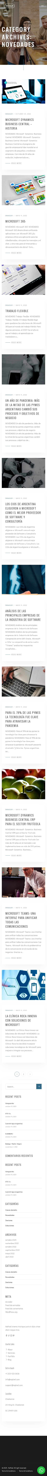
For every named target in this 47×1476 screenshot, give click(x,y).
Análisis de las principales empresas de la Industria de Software (23, 615)
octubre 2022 (10, 1246)
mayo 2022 (9, 1253)
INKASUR (9, 114)
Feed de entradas (12, 1305)
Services (11, 1353)
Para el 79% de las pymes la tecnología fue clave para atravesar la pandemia (22, 719)
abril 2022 (9, 1256)
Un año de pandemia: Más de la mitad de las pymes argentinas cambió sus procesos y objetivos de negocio (22, 409)
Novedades (9, 1215)
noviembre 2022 (12, 1243)
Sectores (8, 1220)
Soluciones (9, 1225)
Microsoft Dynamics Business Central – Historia (19, 123)
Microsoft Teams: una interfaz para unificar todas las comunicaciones (21, 919)
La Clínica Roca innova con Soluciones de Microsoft (21, 1020)
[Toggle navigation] (42, 6)
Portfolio (11, 1356)
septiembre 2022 (12, 1250)
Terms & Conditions (9, 1471)
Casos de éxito (11, 1210)
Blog (9, 1359)
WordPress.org (11, 1312)
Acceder (8, 1302)
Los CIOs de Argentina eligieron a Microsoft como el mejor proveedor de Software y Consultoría (23, 512)
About (10, 1349)
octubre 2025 (10, 1240)
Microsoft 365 (15, 221)
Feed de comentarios (14, 1308)
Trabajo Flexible (16, 311)
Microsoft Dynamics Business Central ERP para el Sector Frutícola (22, 819)
